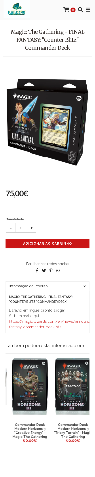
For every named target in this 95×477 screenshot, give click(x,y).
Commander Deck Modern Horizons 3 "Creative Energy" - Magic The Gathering (26, 431)
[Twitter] (44, 270)
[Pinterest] (51, 270)
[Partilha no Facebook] (36, 270)
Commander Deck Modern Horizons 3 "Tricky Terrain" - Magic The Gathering (69, 431)
